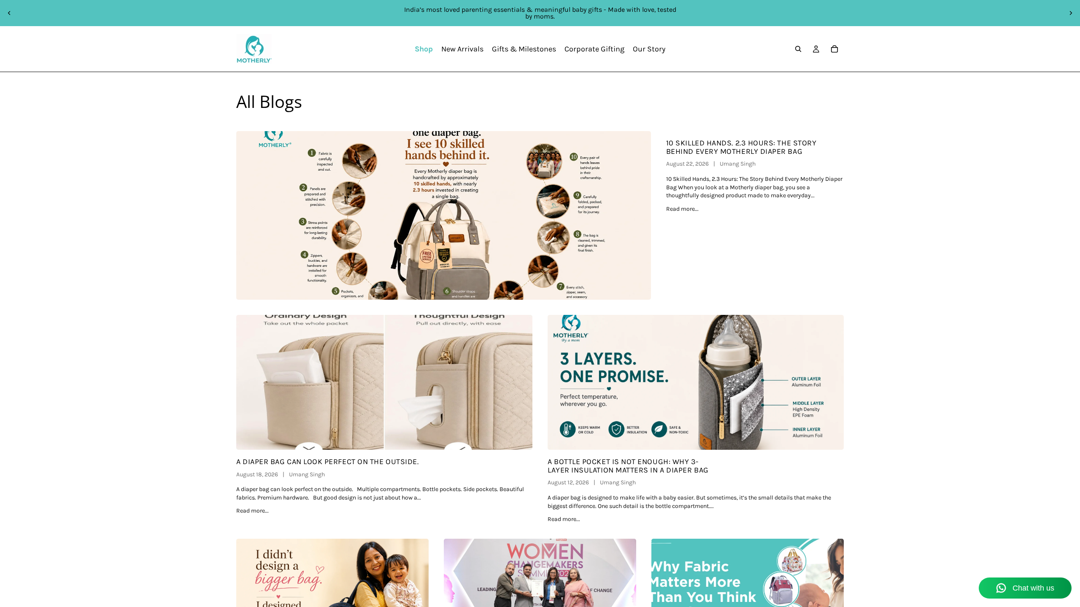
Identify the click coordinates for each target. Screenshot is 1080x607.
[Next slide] (1070, 13)
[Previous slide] (9, 13)
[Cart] (834, 49)
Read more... (682, 208)
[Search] (798, 49)
